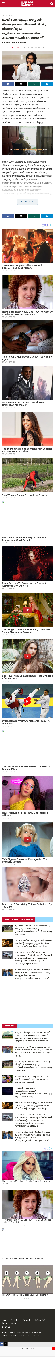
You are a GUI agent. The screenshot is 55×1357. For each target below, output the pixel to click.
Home (4, 15)
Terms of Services (9, 1323)
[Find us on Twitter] (6, 1327)
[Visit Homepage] (27, 3)
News (11, 15)
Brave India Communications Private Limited (22, 1333)
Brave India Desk (12, 48)
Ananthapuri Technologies (28, 1335)
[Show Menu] (3, 3)
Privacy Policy (40, 1320)
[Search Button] (51, 3)
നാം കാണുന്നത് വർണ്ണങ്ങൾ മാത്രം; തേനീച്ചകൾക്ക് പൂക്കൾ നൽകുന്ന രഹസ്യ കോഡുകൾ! (32, 1079)
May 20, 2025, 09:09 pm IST (35, 48)
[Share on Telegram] (47, 84)
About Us (14, 1320)
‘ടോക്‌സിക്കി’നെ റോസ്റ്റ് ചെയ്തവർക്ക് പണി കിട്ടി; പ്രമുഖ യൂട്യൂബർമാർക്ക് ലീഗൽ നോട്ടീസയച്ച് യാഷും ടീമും (33, 943)
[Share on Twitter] (21, 84)
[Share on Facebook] (8, 84)
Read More (27, 201)
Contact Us (26, 1320)
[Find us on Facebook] (2, 1327)
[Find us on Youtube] (9, 1327)
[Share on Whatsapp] (34, 84)
